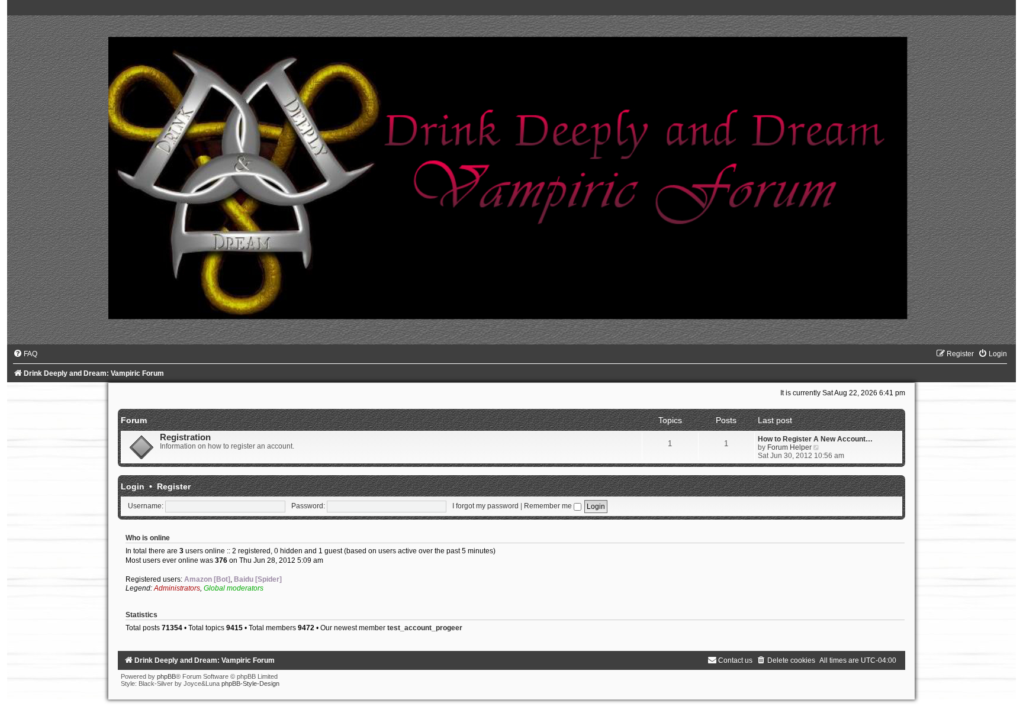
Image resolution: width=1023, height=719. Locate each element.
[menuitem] (25, 354)
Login (132, 486)
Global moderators (233, 588)
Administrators (177, 588)
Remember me (549, 506)
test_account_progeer (424, 628)
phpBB (166, 676)
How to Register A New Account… (815, 439)
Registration (185, 437)
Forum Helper (789, 447)
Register (174, 486)
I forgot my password (485, 506)
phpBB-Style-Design (250, 683)
